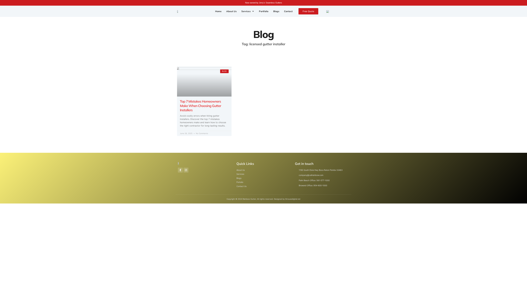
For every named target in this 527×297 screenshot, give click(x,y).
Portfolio (263, 11)
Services (246, 11)
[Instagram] (185, 170)
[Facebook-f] (180, 170)
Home (218, 11)
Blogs (276, 11)
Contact (288, 11)
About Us (231, 11)
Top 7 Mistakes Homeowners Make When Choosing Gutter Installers (200, 105)
